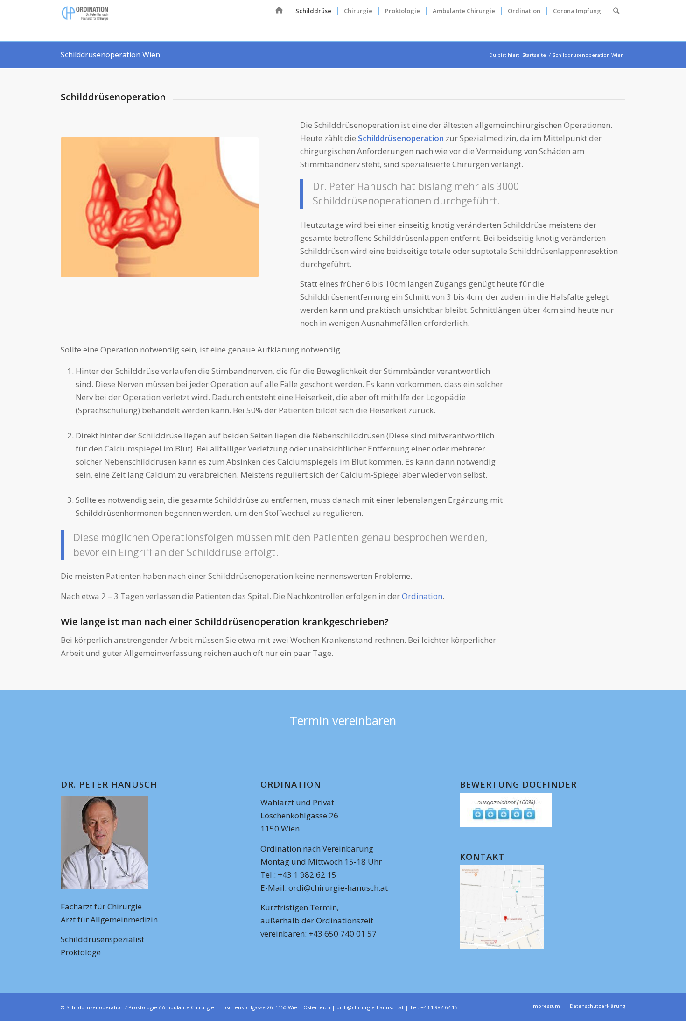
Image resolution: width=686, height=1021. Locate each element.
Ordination (422, 596)
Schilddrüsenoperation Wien (110, 54)
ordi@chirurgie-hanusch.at (337, 887)
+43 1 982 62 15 (438, 1007)
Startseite (534, 54)
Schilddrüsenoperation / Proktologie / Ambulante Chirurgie (140, 1007)
